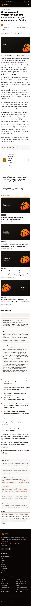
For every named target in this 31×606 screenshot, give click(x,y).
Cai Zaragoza (5, 518)
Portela (3, 523)
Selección (3, 566)
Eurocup (8, 9)
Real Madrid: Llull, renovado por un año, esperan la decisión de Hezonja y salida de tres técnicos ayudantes (14, 444)
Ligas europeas (5, 587)
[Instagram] (9, 549)
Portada (3, 9)
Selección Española (21, 583)
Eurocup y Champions (21, 587)
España (26, 514)
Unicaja (16, 514)
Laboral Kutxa (19, 516)
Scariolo (12, 521)
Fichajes (3, 564)
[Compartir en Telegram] (18, 33)
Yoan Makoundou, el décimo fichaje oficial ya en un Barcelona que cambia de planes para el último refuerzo (16, 381)
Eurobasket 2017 (5, 591)
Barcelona (11, 514)
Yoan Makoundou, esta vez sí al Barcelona (15, 393)
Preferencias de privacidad (7, 601)
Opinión (3, 572)
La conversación (5, 556)
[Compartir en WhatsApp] (8, 33)
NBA (2, 562)
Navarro (17, 521)
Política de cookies (5, 600)
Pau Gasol (18, 518)
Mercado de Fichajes (21, 581)
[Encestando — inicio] (4, 4)
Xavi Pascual (26, 516)
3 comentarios (4, 29)
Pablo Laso (11, 516)
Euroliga (21, 514)
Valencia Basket (25, 518)
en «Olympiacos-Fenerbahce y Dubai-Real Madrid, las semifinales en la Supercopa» (15, 491)
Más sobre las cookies (15, 600)
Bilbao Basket (5, 516)
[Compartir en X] (12, 33)
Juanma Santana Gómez (9, 25)
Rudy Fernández (5, 521)
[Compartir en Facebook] (15, 33)
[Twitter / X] (2, 549)
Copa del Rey (4, 568)
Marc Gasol (23, 521)
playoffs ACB (12, 518)
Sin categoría (4, 583)
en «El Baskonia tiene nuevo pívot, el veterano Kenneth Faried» (15, 465)
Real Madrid (4, 514)
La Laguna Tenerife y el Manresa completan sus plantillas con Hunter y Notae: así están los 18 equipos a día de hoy (16, 405)
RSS (22, 600)
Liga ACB (3, 579)
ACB (2, 558)
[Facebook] (6, 549)
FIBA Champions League (22, 589)
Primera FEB (19, 591)
